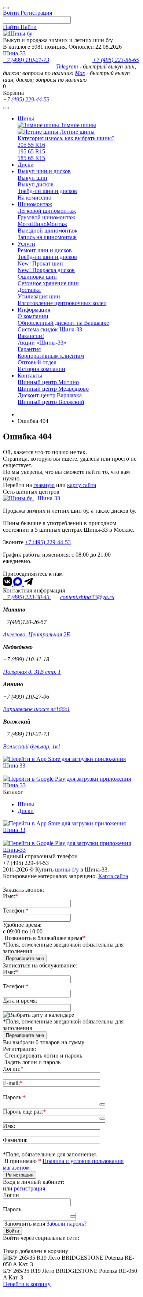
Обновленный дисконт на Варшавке (63, 323)
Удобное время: (22, 925)
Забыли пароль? (67, 1223)
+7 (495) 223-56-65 (115, 60)
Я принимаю (21, 1161)
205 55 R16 (31, 145)
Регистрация (19, 1175)
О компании (33, 316)
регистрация (29, 1188)
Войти (12, 1231)
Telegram (67, 66)
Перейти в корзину (27, 1284)
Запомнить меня (24, 1223)
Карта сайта (113, 876)
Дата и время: (20, 1000)
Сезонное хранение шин (48, 283)
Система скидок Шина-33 (50, 329)
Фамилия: (15, 1140)
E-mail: (11, 1083)
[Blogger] (8, 1244)
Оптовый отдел (37, 362)
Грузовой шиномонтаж (46, 217)
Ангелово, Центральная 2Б (36, 634)
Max (80, 73)
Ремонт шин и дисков (45, 250)
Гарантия (29, 349)
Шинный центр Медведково (53, 389)
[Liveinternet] (6, 1244)
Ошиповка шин (37, 277)
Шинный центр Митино (48, 382)
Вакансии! (31, 336)
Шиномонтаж (35, 204)
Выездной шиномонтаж (47, 230)
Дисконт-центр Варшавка (50, 395)
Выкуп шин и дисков (44, 171)
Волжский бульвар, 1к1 (31, 746)
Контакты (30, 375)
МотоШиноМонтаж (42, 224)
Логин (11, 1195)
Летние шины (76, 132)
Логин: (12, 1069)
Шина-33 (14, 53)
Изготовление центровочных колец (62, 303)
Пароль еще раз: (23, 1111)
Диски (26, 164)
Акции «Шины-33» (42, 342)
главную (44, 485)
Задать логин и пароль (32, 1062)
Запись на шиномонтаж (47, 237)
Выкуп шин (32, 178)
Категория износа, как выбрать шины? (66, 138)
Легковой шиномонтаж (47, 211)
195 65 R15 (31, 151)
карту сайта (81, 485)
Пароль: (13, 1097)
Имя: (9, 896)
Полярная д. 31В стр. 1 (32, 672)
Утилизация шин (39, 296)
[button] (102, 1104)
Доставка (29, 290)
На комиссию (34, 197)
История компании (41, 369)
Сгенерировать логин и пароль (43, 1055)
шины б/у (67, 869)
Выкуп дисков (36, 184)
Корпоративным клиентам (51, 356)
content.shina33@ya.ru (87, 597)
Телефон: (14, 910)
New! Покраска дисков (46, 270)
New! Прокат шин (40, 263)
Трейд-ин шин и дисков (47, 191)
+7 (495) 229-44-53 (26, 99)
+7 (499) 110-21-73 (26, 60)
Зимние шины (77, 125)
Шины (26, 118)
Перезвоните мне (25, 958)
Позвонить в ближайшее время (43, 938)
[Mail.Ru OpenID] (5, 1244)
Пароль (12, 1209)
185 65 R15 (31, 158)
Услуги (26, 244)
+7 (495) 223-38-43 (27, 597)
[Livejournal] (3, 1244)
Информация (34, 309)
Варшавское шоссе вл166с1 (36, 709)
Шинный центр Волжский (51, 402)
